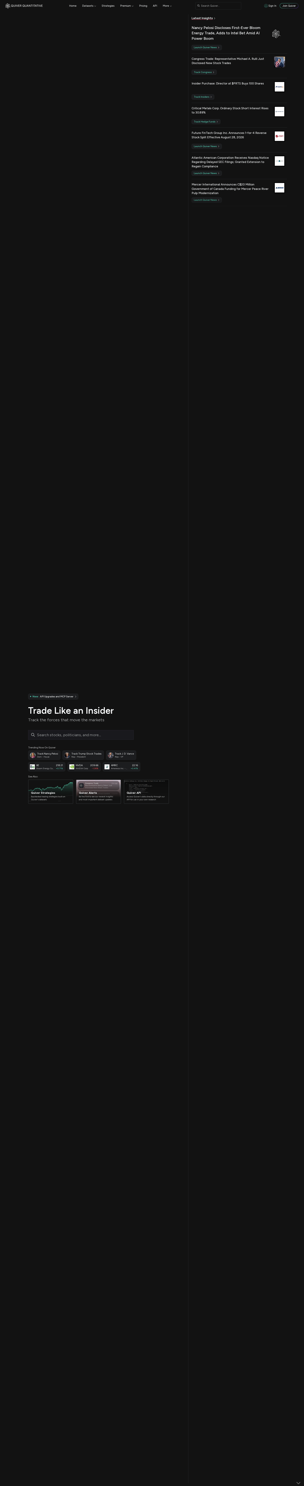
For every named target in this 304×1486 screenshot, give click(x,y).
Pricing (143, 5)
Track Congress (203, 72)
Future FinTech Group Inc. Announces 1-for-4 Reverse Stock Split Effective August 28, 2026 (229, 135)
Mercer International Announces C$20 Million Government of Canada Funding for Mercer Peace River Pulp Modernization (230, 189)
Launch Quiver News (205, 47)
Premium (125, 5)
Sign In (272, 5)
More (166, 5)
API (155, 5)
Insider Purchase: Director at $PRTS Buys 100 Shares (228, 83)
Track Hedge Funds (205, 121)
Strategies (108, 5)
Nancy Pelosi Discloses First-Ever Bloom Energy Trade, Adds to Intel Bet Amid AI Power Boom (226, 33)
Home (73, 5)
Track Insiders (202, 96)
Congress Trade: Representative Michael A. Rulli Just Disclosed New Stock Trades (228, 61)
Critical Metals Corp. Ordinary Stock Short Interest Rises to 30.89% (230, 110)
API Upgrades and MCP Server (53, 696)
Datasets (87, 5)
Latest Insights (202, 18)
